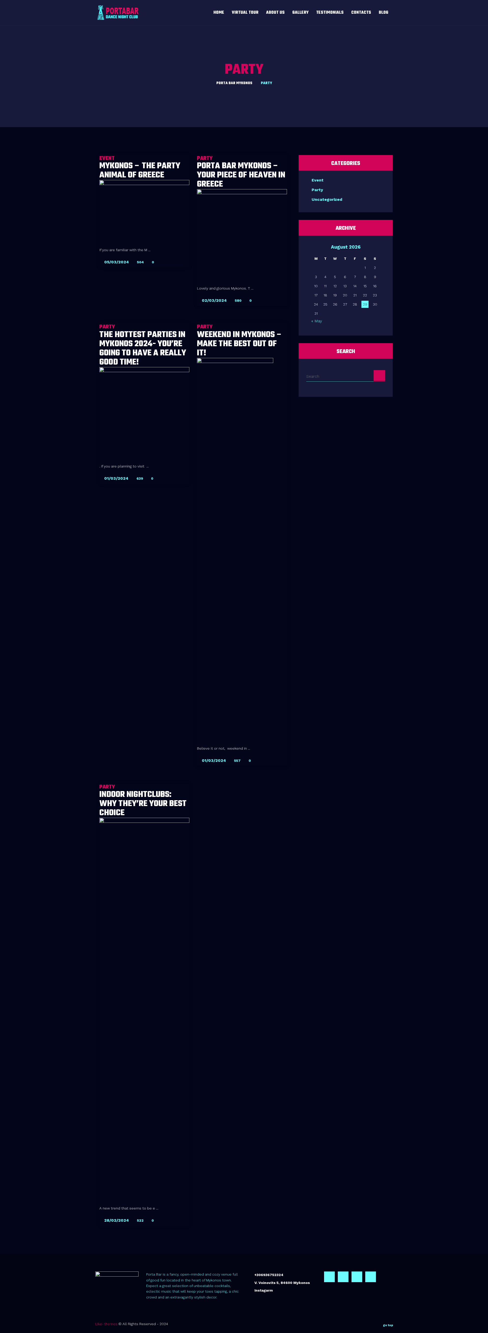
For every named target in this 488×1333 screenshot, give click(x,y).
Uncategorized (327, 199)
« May (316, 321)
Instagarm (263, 1290)
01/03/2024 (115, 478)
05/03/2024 (116, 262)
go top (388, 1325)
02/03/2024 (214, 300)
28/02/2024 (116, 1220)
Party (317, 189)
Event (318, 180)
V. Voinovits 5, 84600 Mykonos (282, 1283)
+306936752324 (268, 1275)
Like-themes (106, 1324)
